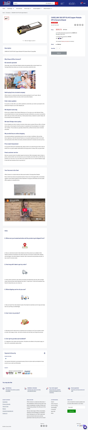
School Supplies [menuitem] (36, 8)
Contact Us (5, 413)
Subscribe (71, 411)
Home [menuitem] (4, 8)
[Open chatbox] (85, 427)
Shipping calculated (65, 41)
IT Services (53, 409)
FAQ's (52, 413)
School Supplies (54, 405)
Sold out (59, 53)
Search (52, 401)
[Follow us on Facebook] (41, 426)
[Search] (56, 3)
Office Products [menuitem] (47, 8)
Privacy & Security (6, 404)
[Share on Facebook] (75, 25)
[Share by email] (82, 25)
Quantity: (53, 48)
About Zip (53, 411)
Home (4, 12)
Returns (4, 408)
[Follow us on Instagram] (44, 426)
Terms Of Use (5, 406)
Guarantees (5, 401)
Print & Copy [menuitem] (27, 8)
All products (8, 12)
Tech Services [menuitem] (19, 8)
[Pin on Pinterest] (78, 25)
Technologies (54, 407)
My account (72, 3)
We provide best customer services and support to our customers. (55, 391)
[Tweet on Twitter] (80, 25)
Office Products (54, 403)
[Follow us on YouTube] (46, 426)
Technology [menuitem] (9, 8)
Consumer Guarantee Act (8, 411)
